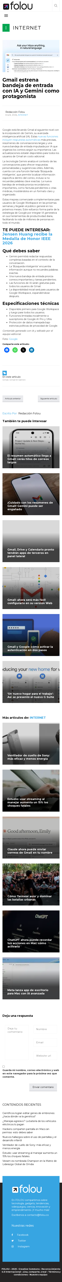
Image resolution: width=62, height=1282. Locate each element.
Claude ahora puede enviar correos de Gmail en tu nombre (29, 851)
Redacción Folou (15, 111)
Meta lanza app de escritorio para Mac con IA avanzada (27, 992)
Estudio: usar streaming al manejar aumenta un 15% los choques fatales (27, 802)
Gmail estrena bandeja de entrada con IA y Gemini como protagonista (30, 88)
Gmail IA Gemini (17, 380)
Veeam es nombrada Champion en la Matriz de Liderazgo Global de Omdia (29, 1162)
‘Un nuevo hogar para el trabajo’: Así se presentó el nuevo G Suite (30, 695)
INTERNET (27, 28)
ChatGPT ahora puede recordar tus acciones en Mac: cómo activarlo (29, 943)
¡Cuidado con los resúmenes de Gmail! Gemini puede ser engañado (30, 506)
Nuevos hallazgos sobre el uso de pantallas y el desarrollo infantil (29, 1139)
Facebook (22, 1234)
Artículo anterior (13, 398)
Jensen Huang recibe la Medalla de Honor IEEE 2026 (27, 238)
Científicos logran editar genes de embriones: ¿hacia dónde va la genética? (28, 1115)
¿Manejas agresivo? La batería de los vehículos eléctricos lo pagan (29, 1123)
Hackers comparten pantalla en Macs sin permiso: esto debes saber (25, 1131)
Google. (13, 339)
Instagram (24, 1246)
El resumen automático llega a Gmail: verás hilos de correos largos (29, 459)
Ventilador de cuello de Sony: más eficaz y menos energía (28, 757)
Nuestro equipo (38, 1274)
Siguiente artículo (48, 398)
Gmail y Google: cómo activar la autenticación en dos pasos (30, 648)
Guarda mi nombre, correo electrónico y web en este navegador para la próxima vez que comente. (30, 1073)
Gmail (5, 380)
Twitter (22, 1240)
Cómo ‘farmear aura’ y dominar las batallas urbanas (29, 898)
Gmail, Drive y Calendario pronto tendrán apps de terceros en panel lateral (30, 553)
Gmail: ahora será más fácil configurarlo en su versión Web (29, 601)
